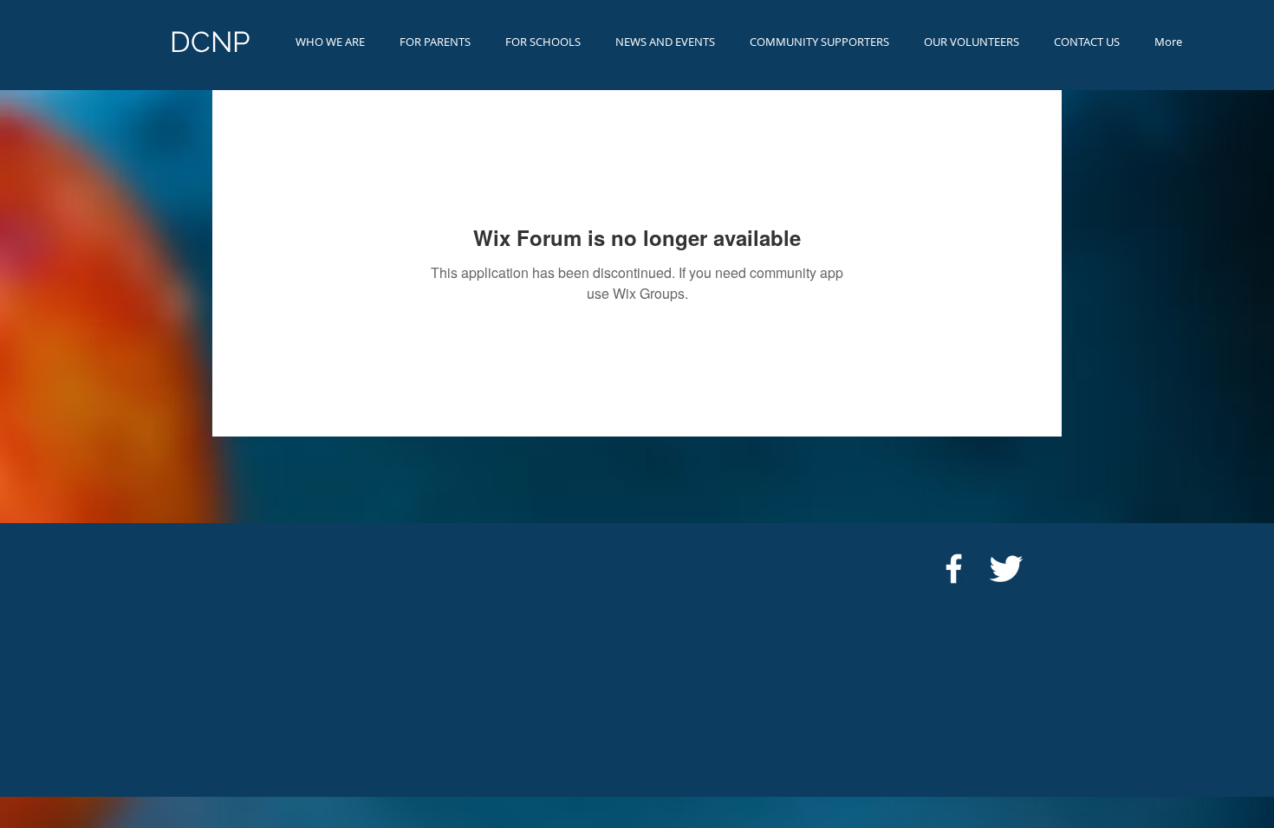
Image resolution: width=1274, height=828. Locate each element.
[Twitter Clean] (1005, 568)
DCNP (210, 42)
